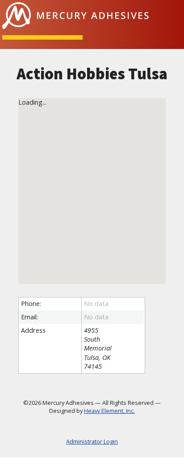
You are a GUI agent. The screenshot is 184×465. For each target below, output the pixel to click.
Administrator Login (92, 441)
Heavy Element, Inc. (109, 411)
